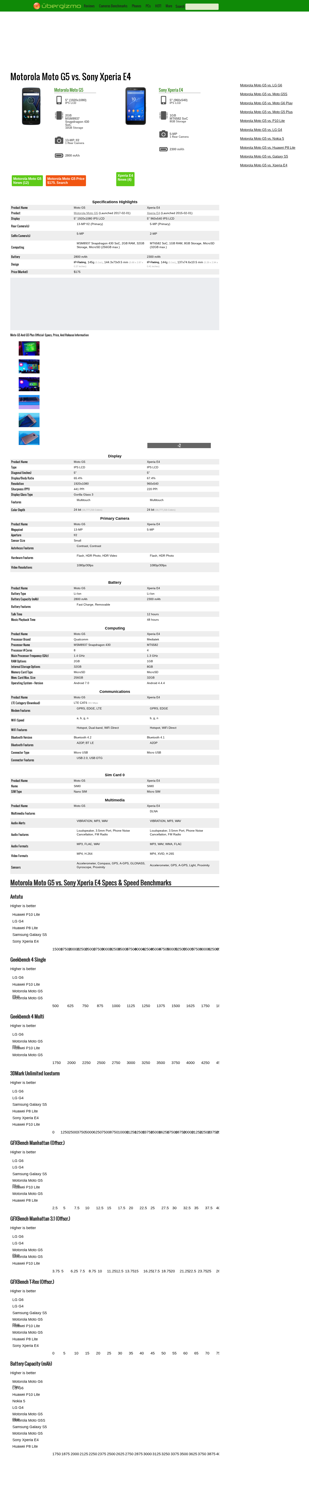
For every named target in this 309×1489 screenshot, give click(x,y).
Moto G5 (76, 90)
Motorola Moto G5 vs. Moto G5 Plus (266, 112)
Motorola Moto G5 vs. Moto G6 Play (266, 103)
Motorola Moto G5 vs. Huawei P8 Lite (267, 147)
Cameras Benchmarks (113, 5)
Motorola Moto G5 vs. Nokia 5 (262, 138)
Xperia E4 (175, 90)
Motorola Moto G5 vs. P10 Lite (262, 121)
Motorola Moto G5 (86, 213)
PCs (148, 5)
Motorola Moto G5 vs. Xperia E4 (263, 165)
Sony (163, 90)
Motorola (61, 90)
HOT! (158, 5)
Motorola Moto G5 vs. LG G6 (261, 85)
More (169, 5)
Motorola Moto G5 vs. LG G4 (261, 130)
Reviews (89, 5)
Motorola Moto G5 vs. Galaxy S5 (264, 156)
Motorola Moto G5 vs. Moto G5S (263, 94)
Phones (136, 5)
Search (180, 6)
